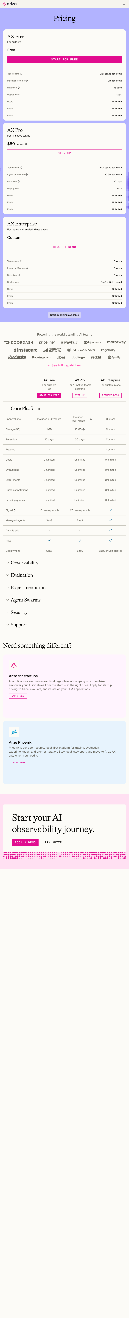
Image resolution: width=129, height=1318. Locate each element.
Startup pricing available (64, 315)
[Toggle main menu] (124, 3)
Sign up (64, 153)
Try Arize (53, 842)
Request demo (64, 247)
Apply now (17, 696)
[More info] (21, 73)
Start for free (64, 59)
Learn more (18, 762)
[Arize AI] (10, 4)
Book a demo (25, 842)
